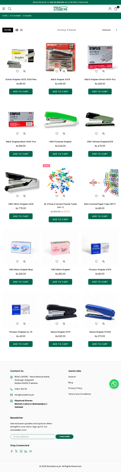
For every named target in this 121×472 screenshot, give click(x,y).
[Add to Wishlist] (17, 71)
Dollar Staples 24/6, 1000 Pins (21, 79)
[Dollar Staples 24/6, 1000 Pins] (21, 57)
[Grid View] (17, 30)
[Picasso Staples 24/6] (100, 247)
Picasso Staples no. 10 (20, 331)
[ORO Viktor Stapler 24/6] (21, 181)
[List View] (21, 30)
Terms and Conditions (79, 393)
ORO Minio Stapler (60, 269)
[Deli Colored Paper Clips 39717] (100, 181)
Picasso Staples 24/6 (100, 269)
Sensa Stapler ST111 (60, 331)
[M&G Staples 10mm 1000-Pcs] (100, 57)
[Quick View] (24, 71)
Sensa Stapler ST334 (100, 331)
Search (72, 376)
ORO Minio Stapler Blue (21, 269)
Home (5, 15)
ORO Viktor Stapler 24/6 (20, 204)
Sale (46, 165)
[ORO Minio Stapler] (60, 247)
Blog (70, 382)
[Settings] (110, 8)
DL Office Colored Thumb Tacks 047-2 (60, 206)
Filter (7, 29)
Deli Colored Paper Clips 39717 (100, 204)
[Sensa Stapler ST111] (60, 309)
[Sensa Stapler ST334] (100, 309)
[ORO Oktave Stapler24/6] (100, 119)
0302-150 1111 (21, 388)
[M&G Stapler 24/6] (60, 57)
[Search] (10, 8)
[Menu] (4, 8)
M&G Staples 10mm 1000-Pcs (100, 79)
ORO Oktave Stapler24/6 (100, 141)
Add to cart (21, 91)
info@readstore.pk (24, 394)
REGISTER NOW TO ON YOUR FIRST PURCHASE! (60, 2)
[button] (116, 8)
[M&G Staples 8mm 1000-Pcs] (21, 119)
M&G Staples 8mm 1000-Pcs (21, 141)
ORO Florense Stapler (60, 141)
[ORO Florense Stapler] (60, 119)
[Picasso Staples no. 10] (21, 309)
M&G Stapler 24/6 (60, 79)
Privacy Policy (75, 388)
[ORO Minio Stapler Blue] (21, 247)
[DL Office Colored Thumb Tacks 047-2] (60, 181)
